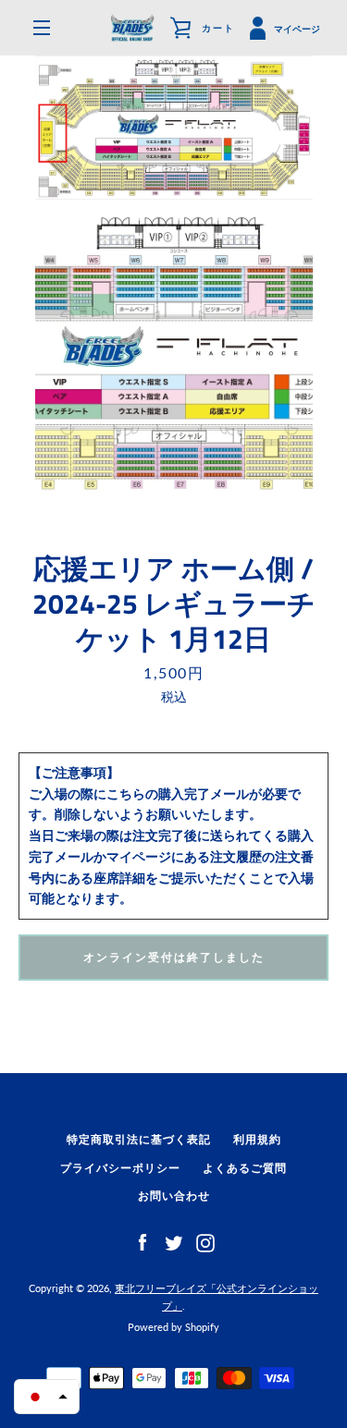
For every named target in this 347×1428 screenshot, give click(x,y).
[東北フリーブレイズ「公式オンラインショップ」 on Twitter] (174, 1242)
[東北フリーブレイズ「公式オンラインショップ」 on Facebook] (142, 1242)
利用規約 (257, 1139)
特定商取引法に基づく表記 (139, 1139)
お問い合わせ (174, 1195)
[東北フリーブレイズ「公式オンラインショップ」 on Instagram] (205, 1242)
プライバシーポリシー (120, 1168)
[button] (47, 1396)
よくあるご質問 (245, 1168)
